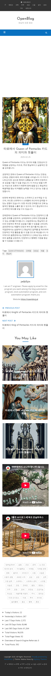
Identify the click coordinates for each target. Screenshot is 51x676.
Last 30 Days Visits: (13, 624)
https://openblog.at (29, 299)
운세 (45, 5)
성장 (37, 577)
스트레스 (19, 581)
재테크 (11, 5)
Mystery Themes (40, 659)
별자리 (15, 573)
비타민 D (25, 573)
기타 (21, 8)
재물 (42, 251)
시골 (33, 5)
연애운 (25, 585)
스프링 (42, 581)
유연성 (30, 589)
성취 (44, 577)
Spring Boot (10, 565)
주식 (33, 593)
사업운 (41, 573)
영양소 (40, 585)
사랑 (34, 573)
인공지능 (40, 589)
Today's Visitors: (12, 612)
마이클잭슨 (21, 569)
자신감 (9, 593)
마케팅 (31, 569)
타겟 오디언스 (14, 598)
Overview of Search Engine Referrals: (21, 640)
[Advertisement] (25, 64)
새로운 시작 (21, 577)
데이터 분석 (8, 569)
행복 (30, 602)
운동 (15, 589)
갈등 (20, 565)
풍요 (23, 602)
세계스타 (28, 8)
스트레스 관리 (31, 581)
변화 (7, 573)
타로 (25, 143)
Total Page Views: (13, 636)
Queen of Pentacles (16, 251)
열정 (33, 585)
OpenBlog (25, 19)
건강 (28, 5)
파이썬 (39, 598)
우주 (22, 5)
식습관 (9, 585)
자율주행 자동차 (22, 593)
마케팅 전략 (41, 569)
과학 (17, 5)
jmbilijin (25, 281)
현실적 (8, 253)
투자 (31, 598)
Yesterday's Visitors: (14, 616)
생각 (39, 5)
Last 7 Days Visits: (13, 620)
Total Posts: (10, 644)
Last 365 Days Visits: (14, 628)
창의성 (40, 593)
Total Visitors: (11, 632)
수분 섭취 (8, 581)
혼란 (37, 602)
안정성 (35, 251)
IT (5, 5)
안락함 (28, 251)
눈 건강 (42, 565)
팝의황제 (14, 602)
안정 (17, 585)
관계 (34, 565)
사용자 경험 (8, 577)
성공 (30, 577)
